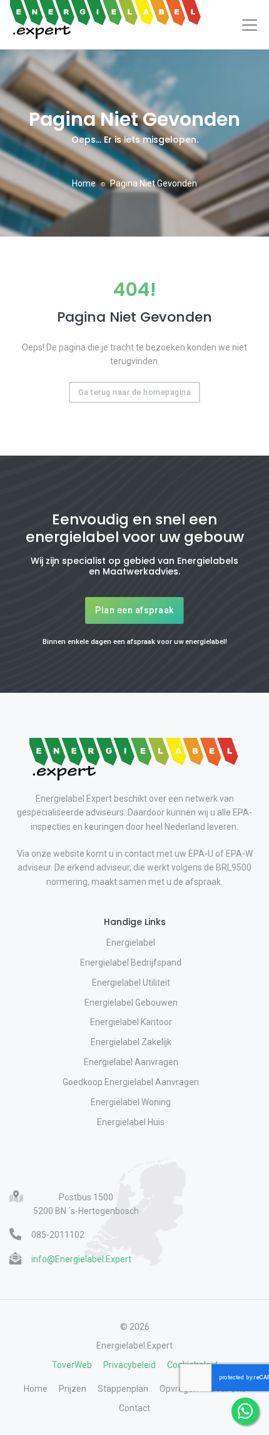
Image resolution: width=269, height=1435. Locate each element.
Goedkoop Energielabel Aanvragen (131, 1082)
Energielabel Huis (131, 1122)
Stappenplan (123, 1389)
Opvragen (179, 1389)
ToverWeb (72, 1365)
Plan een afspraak (134, 610)
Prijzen (72, 1389)
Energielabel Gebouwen (131, 1003)
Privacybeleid (129, 1365)
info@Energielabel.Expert (81, 1259)
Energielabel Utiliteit (131, 983)
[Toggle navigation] (249, 25)
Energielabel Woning (131, 1102)
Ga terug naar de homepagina (134, 392)
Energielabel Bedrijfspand (130, 963)
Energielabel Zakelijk (131, 1042)
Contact (134, 1408)
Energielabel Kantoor (131, 1022)
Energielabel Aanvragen (131, 1062)
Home (84, 183)
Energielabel (130, 942)
